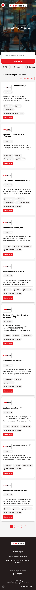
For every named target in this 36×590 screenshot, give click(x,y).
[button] (20, 526)
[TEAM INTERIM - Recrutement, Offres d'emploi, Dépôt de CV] (18, 5)
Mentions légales (18, 551)
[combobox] (19, 55)
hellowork (17, 582)
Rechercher (18, 61)
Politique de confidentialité (18, 556)
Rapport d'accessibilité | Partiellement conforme (18, 561)
